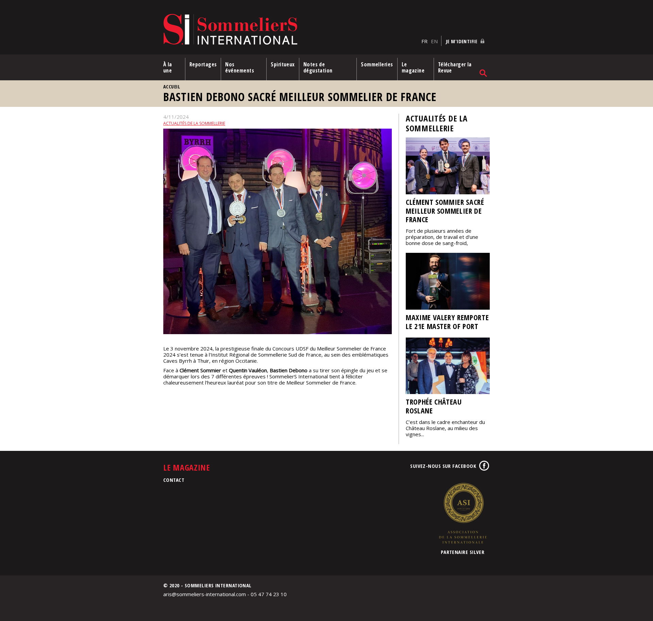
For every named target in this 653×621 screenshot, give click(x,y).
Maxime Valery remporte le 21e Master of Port (447, 321)
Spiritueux (283, 64)
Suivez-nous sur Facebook (443, 465)
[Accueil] (290, 30)
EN (434, 41)
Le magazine (413, 67)
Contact (173, 479)
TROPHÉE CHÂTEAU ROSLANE (434, 406)
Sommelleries (377, 64)
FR (424, 41)
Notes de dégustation (318, 67)
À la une (167, 67)
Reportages (203, 64)
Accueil (171, 86)
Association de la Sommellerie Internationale (462, 513)
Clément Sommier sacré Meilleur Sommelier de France (445, 211)
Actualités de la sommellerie (194, 123)
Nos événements (239, 67)
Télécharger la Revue (455, 67)
